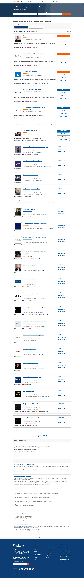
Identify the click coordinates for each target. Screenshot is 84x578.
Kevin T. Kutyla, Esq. (29, 209)
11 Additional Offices (38, 180)
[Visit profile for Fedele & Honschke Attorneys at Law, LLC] (18, 225)
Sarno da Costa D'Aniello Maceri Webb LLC (35, 321)
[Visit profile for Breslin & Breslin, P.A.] (18, 281)
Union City (32, 451)
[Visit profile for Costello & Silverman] (18, 133)
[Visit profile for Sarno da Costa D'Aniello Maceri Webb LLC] (18, 323)
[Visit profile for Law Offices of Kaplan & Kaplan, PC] (18, 110)
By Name (35, 562)
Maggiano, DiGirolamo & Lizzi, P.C (32, 161)
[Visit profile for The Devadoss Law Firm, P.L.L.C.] (18, 92)
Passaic (15, 451)
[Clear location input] (61, 14)
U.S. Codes (48, 559)
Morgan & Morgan (28, 391)
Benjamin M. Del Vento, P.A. (31, 404)
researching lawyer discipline (29, 527)
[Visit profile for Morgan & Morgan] (18, 393)
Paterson (19, 451)
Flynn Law (26, 36)
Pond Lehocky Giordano (30, 71)
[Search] (70, 2)
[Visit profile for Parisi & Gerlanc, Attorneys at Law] (18, 56)
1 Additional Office (43, 298)
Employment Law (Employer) (28, 446)
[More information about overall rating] (30, 109)
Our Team (35, 547)
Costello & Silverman (29, 130)
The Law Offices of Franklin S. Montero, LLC (35, 147)
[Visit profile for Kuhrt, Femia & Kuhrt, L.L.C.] (18, 420)
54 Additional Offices (39, 312)
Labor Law (36, 446)
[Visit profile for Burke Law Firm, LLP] (18, 267)
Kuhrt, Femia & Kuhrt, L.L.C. (31, 418)
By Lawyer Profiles (37, 560)
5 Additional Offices (41, 354)
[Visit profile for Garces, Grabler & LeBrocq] (18, 177)
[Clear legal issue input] (36, 14)
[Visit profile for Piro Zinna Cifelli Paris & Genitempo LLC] (18, 253)
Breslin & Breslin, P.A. (29, 279)
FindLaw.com (62, 547)
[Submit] (28, 564)
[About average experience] (47, 83)
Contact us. (22, 553)
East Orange (24, 451)
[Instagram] (27, 569)
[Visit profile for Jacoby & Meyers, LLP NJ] (18, 351)
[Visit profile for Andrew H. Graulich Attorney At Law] (18, 337)
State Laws (48, 555)
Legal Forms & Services (50, 547)
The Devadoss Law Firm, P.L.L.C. (32, 89)
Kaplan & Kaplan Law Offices (31, 189)
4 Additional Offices (45, 326)
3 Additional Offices (51, 228)
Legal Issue (15, 12)
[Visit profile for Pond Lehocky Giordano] (18, 74)
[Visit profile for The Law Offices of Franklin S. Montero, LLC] (18, 149)
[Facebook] (19, 569)
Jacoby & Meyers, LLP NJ (30, 349)
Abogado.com (62, 555)
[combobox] (25, 14)
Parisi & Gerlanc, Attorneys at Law (33, 53)
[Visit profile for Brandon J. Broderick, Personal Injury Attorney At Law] (18, 309)
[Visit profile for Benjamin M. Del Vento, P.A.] (18, 406)
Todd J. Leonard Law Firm (30, 363)
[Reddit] (30, 569)
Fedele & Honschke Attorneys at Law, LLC (35, 223)
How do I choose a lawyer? (19, 487)
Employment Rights (18, 446)
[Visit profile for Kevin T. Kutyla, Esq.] (18, 211)
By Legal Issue (36, 559)
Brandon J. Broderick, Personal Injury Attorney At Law (38, 307)
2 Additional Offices (39, 152)
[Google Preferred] (33, 569)
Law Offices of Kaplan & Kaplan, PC (33, 107)
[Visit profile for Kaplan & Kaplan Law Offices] (18, 191)
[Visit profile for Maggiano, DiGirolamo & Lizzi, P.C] (18, 163)
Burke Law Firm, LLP (29, 265)
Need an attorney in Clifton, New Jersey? (22, 476)
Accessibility (36, 549)
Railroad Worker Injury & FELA (45, 446)
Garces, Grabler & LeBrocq (30, 175)
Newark (28, 451)
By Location (35, 557)
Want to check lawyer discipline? (21, 524)
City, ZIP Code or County (42, 12)
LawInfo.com (62, 559)
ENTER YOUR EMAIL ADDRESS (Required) (19, 561)
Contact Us (35, 551)
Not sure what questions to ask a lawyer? (22, 510)
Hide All (18, 456)
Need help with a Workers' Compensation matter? (24, 464)
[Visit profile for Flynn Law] (18, 38)
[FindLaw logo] (16, 2)
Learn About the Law (49, 553)
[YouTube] (22, 569)
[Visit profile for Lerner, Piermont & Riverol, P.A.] (18, 379)
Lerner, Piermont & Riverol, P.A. (32, 377)
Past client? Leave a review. (27, 55)
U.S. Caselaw (48, 557)
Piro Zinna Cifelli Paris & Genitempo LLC (34, 251)
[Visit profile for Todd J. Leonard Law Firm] (18, 365)
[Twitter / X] (25, 569)
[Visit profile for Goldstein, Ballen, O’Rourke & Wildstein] (18, 239)
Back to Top (42, 537)
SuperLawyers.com (63, 551)
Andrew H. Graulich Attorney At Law (33, 335)
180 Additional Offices (45, 396)
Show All (14, 456)
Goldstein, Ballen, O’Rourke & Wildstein (34, 237)
